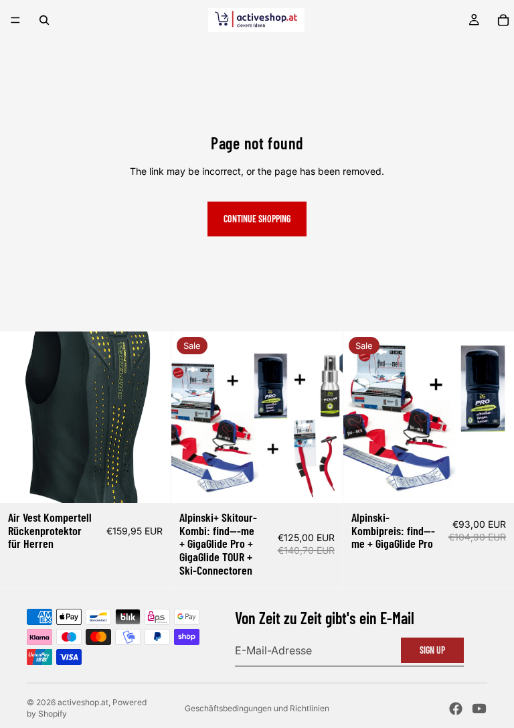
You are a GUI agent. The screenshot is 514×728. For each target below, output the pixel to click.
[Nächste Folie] (323, 417)
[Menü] (15, 20)
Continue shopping (257, 218)
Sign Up (432, 650)
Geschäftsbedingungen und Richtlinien (257, 708)
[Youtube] (479, 709)
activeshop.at (83, 702)
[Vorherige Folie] (191, 417)
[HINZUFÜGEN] (151, 482)
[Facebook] (456, 709)
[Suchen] (44, 20)
